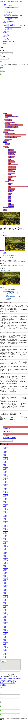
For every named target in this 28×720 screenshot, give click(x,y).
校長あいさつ (8, 5)
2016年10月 (5, 615)
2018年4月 (5, 589)
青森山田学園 (3, 678)
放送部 (9, 203)
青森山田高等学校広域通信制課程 (8, 681)
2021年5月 (5, 536)
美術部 (9, 187)
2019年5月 (5, 570)
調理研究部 (11, 190)
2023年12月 (5, 492)
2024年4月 (5, 486)
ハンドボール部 (12, 166)
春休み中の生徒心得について (10, 289)
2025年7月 (5, 465)
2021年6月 (5, 535)
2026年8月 (5, 447)
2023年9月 (5, 496)
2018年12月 (5, 578)
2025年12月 (5, 458)
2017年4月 (5, 606)
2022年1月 (5, 525)
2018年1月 (5, 593)
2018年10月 (5, 580)
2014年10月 (5, 649)
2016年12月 (5, 612)
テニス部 (10, 170)
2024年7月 (5, 482)
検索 (1, 67)
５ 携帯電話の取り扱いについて (11, 296)
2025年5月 (5, 468)
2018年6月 (5, 586)
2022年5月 (5, 519)
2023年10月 (5, 495)
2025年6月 (5, 467)
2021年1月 (5, 542)
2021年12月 (5, 526)
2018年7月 (5, 585)
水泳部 (9, 179)
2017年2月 (5, 609)
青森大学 (10, 678)
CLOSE (2, 47)
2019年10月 (5, 563)
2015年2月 (5, 643)
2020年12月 (5, 543)
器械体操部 (11, 157)
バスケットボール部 (13, 164)
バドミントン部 (12, 152)
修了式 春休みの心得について (10, 255)
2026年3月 (5, 454)
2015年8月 (5, 634)
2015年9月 (5, 633)
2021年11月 (5, 528)
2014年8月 (5, 652)
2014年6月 (5, 654)
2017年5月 (5, 605)
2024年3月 (5, 488)
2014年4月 (5, 657)
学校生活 (5, 32)
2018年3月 (5, 590)
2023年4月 (5, 504)
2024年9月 (5, 479)
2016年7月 (5, 619)
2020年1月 (5, 559)
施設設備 (7, 14)
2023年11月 (5, 494)
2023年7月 (5, 499)
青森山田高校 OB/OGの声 (11, 17)
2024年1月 (5, 491)
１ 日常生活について (8, 291)
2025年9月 (5, 462)
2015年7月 (5, 636)
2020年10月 (5, 546)
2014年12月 (5, 646)
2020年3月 (5, 556)
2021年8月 (5, 532)
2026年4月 (5, 452)
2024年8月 (5, 481)
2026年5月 (5, 451)
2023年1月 (5, 508)
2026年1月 (5, 457)
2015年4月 (5, 640)
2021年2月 (5, 541)
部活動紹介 (5, 37)
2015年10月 (5, 632)
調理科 (7, 31)
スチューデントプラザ (5, 687)
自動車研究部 (11, 189)
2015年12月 (5, 629)
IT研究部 (10, 193)
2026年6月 (5, 450)
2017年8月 (5, 600)
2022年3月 (5, 522)
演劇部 (9, 184)
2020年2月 (5, 558)
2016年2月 (5, 626)
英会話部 (10, 191)
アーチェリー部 (12, 167)
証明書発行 (5, 43)
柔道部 (9, 163)
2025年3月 (5, 471)
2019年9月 (5, 565)
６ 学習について (7, 298)
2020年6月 (5, 552)
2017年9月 (5, 599)
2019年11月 (5, 562)
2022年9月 (5, 514)
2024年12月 (5, 475)
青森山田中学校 (17, 678)
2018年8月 (5, 583)
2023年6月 (5, 501)
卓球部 (9, 159)
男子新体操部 (11, 154)
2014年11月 (5, 647)
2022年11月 (5, 511)
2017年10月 (5, 597)
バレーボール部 (12, 169)
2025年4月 (5, 469)
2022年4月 (5, 521)
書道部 (9, 199)
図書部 (9, 201)
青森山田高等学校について (11, 7)
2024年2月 (5, 489)
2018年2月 (5, 592)
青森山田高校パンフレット (11, 18)
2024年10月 (5, 478)
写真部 (9, 197)
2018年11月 (5, 579)
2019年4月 (5, 572)
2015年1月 (5, 644)
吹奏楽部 (10, 183)
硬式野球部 (11, 149)
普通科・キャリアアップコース (13, 27)
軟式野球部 (11, 180)
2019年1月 (5, 576)
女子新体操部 (11, 156)
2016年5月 (5, 622)
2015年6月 (5, 637)
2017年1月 (5, 610)
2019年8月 (5, 566)
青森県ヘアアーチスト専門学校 (7, 683)
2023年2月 (5, 506)
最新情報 (5, 235)
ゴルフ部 (10, 177)
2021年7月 (5, 533)
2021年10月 (5, 529)
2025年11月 (5, 459)
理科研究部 (11, 204)
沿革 (6, 8)
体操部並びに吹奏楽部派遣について (14, 15)
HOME (4, 252)
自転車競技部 (11, 162)
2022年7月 (5, 516)
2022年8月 (5, 515)
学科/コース (5, 22)
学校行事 (7, 34)
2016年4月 (5, 623)
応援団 (9, 194)
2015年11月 (5, 630)
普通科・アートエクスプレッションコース (15, 25)
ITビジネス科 (8, 29)
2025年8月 (5, 464)
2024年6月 (5, 484)
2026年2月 (5, 455)
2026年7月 (5, 448)
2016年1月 (5, 627)
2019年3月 (5, 573)
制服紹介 (7, 35)
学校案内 (5, 4)
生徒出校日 (6, 299)
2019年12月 (5, 560)
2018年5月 (5, 588)
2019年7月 (5, 568)
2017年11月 (5, 596)
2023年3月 (5, 505)
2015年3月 (5, 642)
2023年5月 (5, 502)
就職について (8, 11)
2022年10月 (5, 512)
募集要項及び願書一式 (8, 41)
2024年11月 (5, 477)
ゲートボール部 (12, 176)
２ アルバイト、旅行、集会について (12, 292)
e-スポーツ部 (11, 206)
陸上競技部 (11, 153)
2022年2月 (5, 523)
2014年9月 (5, 650)
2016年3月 (5, 624)
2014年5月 (5, 656)
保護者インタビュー (10, 12)
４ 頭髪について (7, 295)
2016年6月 (5, 620)
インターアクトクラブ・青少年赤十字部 (18, 186)
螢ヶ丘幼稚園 (3, 685)
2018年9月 (5, 582)
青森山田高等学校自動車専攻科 (7, 680)
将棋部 (9, 200)
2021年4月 (5, 538)
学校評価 (7, 19)
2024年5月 (5, 485)
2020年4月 (5, 555)
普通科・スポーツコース (11, 28)
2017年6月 (5, 603)
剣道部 (9, 174)
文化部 (7, 39)
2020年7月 (5, 551)
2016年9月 (5, 616)
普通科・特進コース (10, 24)
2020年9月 (5, 548)
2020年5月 (5, 553)
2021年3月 (5, 539)
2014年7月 (5, 653)
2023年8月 (5, 498)
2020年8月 (5, 549)
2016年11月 (5, 613)
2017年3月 (5, 607)
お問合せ (5, 210)
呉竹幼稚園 (2, 684)
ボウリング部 (11, 173)
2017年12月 (5, 595)
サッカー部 (11, 150)
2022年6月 (5, 518)
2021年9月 (5, 531)
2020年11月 (5, 545)
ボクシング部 (11, 171)
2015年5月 (5, 639)
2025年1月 (5, 474)
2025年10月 (5, 461)
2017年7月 (5, 602)
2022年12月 (5, 509)
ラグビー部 (11, 160)
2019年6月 (5, 569)
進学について (8, 10)
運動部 (7, 38)
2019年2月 (5, 575)
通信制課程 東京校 (9, 21)
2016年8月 (5, 617)
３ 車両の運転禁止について (10, 293)
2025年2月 (5, 472)
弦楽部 (9, 196)
